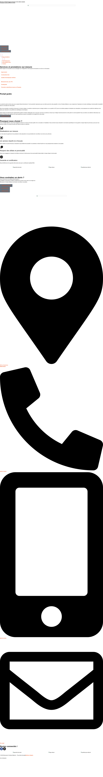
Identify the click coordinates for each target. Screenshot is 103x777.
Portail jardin (4, 84)
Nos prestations (6, 57)
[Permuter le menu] (1, 55)
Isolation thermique (8, 77)
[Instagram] (4, 748)
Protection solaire (11, 87)
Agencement (4, 72)
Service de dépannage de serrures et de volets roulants (12, 2)
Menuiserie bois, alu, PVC (7, 81)
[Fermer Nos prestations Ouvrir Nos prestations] (3, 59)
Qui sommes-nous (6, 62)
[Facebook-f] (1, 748)
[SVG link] (51, 767)
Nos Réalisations (6, 60)
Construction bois (5, 74)
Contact (4, 63)
